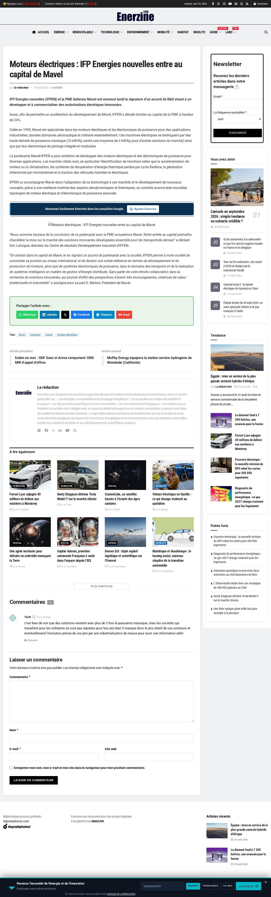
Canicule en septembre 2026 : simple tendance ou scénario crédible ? (228, 216)
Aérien (112, 543)
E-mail (15, 749)
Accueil (43, 32)
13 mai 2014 (41, 87)
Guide (215, 31)
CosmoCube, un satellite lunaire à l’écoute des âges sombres (122, 499)
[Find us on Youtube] (230, 4)
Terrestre (19, 486)
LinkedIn (51, 314)
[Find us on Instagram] (224, 4)
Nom (14, 730)
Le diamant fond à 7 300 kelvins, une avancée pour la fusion (249, 419)
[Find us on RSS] (247, 4)
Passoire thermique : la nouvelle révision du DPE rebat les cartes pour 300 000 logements (249, 468)
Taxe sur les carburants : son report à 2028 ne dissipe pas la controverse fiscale (242, 266)
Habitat (183, 32)
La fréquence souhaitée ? (229, 112)
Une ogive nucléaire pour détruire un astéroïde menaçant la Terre (30, 556)
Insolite (199, 32)
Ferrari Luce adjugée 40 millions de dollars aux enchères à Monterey (25, 499)
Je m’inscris (246, 884)
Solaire (218, 367)
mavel (48, 334)
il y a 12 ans (43, 617)
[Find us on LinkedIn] (236, 4)
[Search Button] (266, 32)
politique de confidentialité (121, 892)
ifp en (22, 334)
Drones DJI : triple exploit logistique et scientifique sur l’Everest (123, 556)
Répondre (33, 640)
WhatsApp (29, 314)
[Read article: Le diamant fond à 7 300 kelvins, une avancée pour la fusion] (221, 420)
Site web (110, 749)
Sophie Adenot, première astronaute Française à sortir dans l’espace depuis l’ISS (76, 556)
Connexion (262, 3)
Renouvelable (83, 32)
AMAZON (97, 821)
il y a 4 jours (161, 509)
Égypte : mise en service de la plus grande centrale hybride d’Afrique (249, 829)
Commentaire (20, 677)
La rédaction (21, 87)
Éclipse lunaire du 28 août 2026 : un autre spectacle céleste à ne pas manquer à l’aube (243, 307)
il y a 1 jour (65, 504)
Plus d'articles (102, 586)
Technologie (110, 32)
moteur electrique (67, 334)
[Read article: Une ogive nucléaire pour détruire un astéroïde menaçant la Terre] (30, 532)
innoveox (35, 334)
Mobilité (163, 32)
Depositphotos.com (16, 821)
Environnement (138, 32)
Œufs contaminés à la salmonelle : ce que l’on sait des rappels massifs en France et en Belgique (243, 243)
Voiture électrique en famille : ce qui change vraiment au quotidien (171, 499)
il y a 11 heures (20, 509)
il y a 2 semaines (116, 566)
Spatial (112, 486)
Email (126, 314)
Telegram (105, 314)
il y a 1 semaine (68, 566)
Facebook (83, 314)
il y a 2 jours (113, 509)
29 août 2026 (243, 386)
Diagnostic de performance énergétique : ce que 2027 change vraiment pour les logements (249, 497)
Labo (230, 31)
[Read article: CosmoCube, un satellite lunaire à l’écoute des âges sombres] (125, 475)
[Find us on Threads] (241, 4)
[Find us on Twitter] (218, 4)
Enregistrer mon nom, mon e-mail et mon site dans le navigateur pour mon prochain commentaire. (79, 767)
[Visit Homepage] (135, 16)
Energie (59, 32)
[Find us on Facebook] (213, 4)
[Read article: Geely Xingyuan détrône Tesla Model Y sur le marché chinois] (77, 475)
